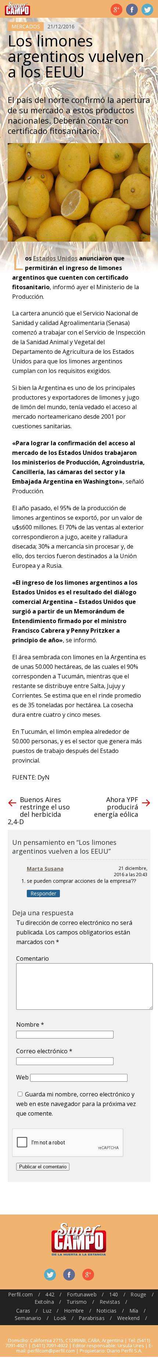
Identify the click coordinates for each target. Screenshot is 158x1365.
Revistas (110, 1301)
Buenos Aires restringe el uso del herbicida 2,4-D (39, 810)
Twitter (147, 9)
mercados (25, 26)
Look (60, 1317)
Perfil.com (20, 1294)
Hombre (74, 1310)
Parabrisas (92, 1317)
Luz (47, 1310)
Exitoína (44, 1301)
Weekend (128, 1317)
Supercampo (17, 9)
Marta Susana (45, 868)
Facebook (132, 9)
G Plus (116, 9)
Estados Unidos (55, 258)
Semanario (28, 1317)
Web (22, 1077)
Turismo (77, 1301)
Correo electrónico (44, 1051)
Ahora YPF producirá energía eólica (116, 807)
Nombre (30, 1024)
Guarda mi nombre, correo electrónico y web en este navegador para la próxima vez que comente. (76, 1103)
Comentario (32, 958)
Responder (43, 893)
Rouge (138, 1294)
